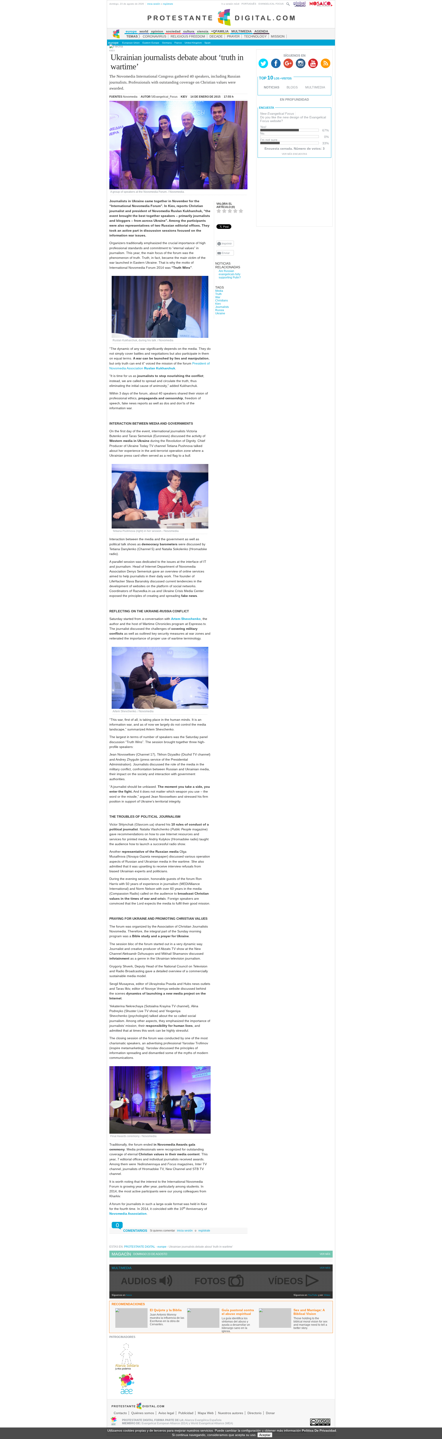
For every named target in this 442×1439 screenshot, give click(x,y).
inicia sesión (153, 4)
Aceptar (264, 1435)
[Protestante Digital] (221, 17)
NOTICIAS (271, 87)
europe (113, 42)
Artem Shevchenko (186, 619)
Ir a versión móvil (230, 4)
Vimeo (327, 1295)
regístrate (168, 4)
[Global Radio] (299, 4)
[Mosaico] (319, 4)
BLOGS (292, 87)
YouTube (313, 1295)
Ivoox (129, 1295)
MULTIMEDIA (315, 87)
